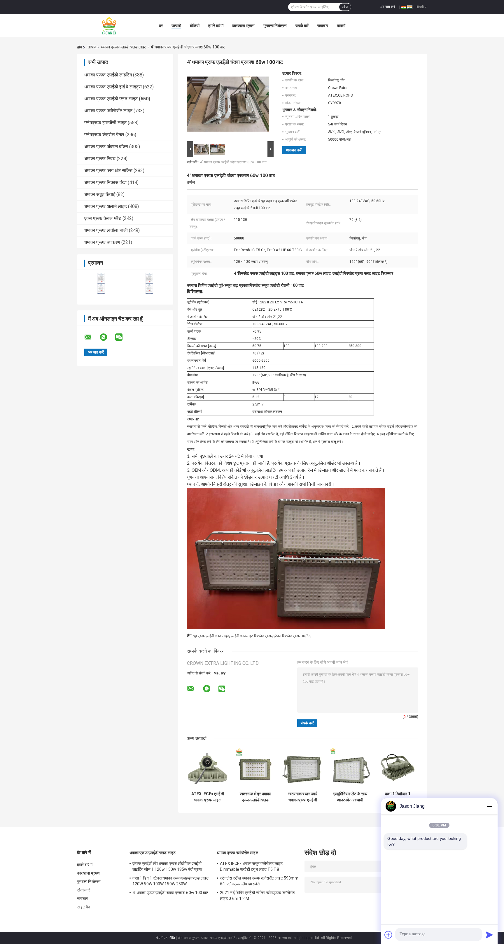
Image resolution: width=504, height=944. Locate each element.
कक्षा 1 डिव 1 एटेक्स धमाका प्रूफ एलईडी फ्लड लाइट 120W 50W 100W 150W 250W (170, 881)
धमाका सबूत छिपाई (99, 194)
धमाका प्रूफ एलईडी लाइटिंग (108, 75)
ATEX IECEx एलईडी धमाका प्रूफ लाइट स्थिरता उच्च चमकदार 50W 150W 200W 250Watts (207, 797)
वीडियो (195, 25)
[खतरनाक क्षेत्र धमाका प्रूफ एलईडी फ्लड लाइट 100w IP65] (255, 768)
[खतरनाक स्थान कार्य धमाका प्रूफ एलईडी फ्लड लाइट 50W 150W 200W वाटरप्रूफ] (302, 768)
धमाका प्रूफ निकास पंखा (105, 182)
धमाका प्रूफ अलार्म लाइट (105, 206)
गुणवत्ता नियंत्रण (275, 25)
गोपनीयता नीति (165, 938)
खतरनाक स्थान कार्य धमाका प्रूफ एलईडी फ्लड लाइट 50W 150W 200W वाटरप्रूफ (302, 797)
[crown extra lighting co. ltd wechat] (122, 337)
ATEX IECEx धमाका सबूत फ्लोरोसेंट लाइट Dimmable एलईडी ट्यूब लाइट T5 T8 (251, 866)
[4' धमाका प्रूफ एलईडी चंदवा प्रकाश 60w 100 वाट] (228, 105)
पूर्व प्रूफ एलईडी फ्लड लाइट (211, 636)
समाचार (322, 25)
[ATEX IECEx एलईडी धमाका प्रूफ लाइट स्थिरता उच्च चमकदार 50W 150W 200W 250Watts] (207, 768)
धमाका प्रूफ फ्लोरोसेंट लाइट (108, 110)
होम (79, 47)
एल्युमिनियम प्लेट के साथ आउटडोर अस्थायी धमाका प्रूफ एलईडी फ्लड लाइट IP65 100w (350, 797)
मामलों (341, 25)
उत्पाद (92, 47)
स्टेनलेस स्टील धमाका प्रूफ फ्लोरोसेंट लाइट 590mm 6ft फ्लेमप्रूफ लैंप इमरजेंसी (259, 881)
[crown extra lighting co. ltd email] (91, 337)
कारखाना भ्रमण (243, 25)
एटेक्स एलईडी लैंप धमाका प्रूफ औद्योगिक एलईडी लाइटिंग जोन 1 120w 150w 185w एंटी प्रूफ (167, 866)
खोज (345, 7)
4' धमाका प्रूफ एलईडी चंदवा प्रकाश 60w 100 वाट (233, 162)
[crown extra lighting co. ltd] (109, 25)
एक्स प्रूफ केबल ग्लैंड (102, 218)
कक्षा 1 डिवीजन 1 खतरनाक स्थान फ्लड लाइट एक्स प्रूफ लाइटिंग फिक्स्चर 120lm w (398, 797)
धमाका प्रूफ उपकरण (102, 242)
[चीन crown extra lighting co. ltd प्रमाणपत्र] (101, 283)
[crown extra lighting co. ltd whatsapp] (107, 337)
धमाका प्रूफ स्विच (100, 158)
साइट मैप (83, 907)
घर (161, 25)
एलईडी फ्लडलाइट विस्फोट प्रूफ (251, 636)
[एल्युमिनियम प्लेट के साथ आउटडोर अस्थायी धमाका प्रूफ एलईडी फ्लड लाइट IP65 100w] (350, 768)
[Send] (489, 934)
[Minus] (489, 806)
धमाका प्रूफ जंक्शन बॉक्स (106, 146)
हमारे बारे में (215, 25)
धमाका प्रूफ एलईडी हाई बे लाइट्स (113, 87)
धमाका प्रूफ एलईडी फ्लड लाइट (123, 47)
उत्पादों (176, 25)
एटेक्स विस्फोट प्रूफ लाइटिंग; (292, 636)
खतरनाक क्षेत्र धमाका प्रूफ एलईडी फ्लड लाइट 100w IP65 (255, 797)
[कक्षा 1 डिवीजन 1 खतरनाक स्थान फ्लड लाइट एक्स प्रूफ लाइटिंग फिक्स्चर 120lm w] (397, 768)
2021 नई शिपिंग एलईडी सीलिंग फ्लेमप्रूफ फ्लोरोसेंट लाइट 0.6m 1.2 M (257, 895)
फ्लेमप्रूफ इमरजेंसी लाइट (105, 122)
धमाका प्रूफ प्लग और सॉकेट (108, 170)
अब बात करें (387, 7)
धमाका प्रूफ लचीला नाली (106, 230)
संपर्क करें (302, 25)
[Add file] (388, 934)
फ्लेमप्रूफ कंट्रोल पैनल (104, 134)
